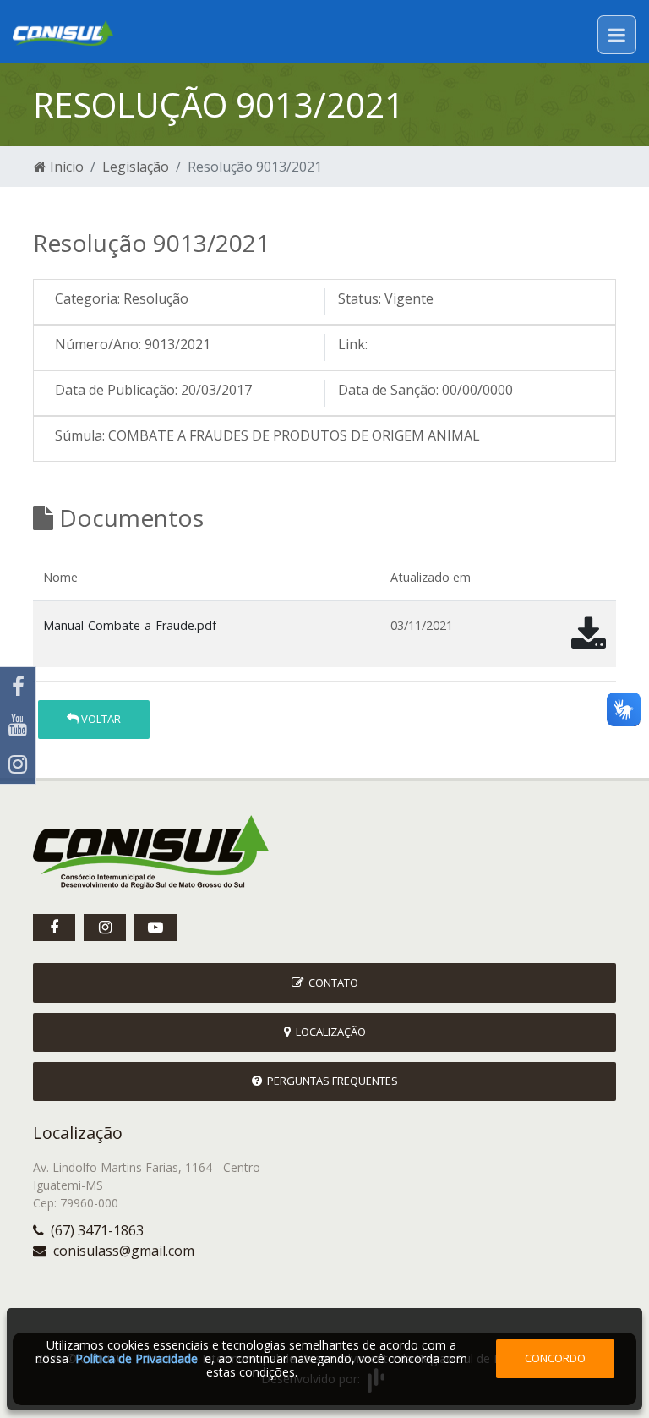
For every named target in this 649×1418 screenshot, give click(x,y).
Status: (359, 298)
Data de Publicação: (116, 390)
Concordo (555, 1358)
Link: (353, 344)
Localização (328, 1031)
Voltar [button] (100, 718)
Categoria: (87, 298)
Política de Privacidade (136, 1358)
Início (65, 166)
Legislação (135, 166)
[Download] (588, 641)
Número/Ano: (98, 344)
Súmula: (80, 435)
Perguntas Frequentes (330, 1080)
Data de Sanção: (388, 390)
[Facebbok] (54, 927)
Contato (330, 982)
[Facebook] (17, 686)
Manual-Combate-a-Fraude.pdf (129, 625)
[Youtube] (17, 725)
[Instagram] (17, 764)
